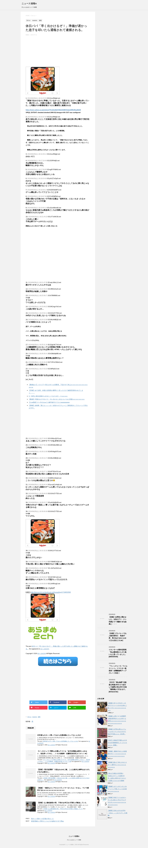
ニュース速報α (29, 3)
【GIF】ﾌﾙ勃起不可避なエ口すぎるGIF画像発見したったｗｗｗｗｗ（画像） (117, 742)
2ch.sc (29, 717)
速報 (39, 717)
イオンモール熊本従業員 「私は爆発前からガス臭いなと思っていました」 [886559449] (117, 653)
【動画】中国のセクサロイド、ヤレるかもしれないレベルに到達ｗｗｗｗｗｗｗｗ (57, 399)
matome (34, 717)
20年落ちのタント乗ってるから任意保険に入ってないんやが (59, 735)
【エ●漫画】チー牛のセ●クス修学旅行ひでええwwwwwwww (49, 402)
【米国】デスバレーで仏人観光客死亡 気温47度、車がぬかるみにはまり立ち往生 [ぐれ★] (117, 637)
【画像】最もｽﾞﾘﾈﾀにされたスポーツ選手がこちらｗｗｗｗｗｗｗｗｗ (117, 765)
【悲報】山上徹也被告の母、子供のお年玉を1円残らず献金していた (61, 802)
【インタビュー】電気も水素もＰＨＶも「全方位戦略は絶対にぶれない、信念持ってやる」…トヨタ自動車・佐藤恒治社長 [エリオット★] (62, 752)
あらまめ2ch (44, 649)
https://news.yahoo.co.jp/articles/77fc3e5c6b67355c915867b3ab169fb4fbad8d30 (53, 110)
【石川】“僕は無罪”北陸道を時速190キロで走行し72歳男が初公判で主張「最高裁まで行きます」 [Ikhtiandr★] (118, 687)
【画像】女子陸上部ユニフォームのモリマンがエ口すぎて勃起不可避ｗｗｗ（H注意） (117, 731)
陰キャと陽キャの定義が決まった (42, 818)
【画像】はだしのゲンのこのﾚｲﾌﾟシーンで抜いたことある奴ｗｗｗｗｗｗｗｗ (117, 789)
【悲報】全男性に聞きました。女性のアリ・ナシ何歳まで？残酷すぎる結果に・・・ (117, 620)
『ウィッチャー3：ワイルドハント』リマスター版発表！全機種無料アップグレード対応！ (118, 669)
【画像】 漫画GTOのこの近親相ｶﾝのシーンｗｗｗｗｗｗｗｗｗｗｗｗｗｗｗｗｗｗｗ (117, 753)
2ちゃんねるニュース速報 (74, 840)
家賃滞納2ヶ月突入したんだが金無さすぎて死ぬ (47, 821)
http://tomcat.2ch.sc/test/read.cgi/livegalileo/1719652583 (51, 592)
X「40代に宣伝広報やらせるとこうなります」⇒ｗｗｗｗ (48, 396)
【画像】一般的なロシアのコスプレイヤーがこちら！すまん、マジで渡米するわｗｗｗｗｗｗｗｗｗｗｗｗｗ (63, 789)
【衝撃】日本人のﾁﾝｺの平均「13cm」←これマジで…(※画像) (117, 813)
